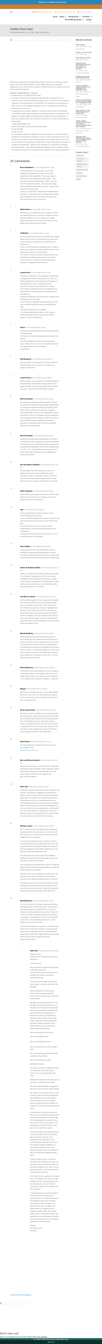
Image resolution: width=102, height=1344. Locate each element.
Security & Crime (81, 176)
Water (78, 179)
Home (55, 17)
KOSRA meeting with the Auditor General (83, 77)
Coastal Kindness (80, 1260)
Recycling (79, 173)
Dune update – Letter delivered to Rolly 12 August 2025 (83, 111)
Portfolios (86, 17)
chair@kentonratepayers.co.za (43, 12)
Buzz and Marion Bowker (30, 760)
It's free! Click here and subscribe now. (51, 1339)
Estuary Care (79, 1263)
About (62, 17)
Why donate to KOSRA (83, 58)
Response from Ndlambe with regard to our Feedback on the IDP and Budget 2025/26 (83, 139)
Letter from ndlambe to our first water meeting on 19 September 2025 (83, 101)
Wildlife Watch (79, 1275)
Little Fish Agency (24, 1295)
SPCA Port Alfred (80, 1272)
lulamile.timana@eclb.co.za (29, 750)
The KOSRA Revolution (73, 20)
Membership (73, 17)
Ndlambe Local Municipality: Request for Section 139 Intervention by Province (83, 66)
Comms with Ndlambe (82, 73)
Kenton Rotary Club (81, 1268)
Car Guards (80, 155)
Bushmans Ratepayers (82, 1258)
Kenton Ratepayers (18, 32)
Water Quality (80, 45)
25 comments (44, 32)
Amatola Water (80, 1256)
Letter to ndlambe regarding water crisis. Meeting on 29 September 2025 (83, 88)
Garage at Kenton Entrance (82, 165)
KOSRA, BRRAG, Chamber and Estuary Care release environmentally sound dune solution (83, 123)
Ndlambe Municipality (82, 1270)
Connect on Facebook (85, 12)
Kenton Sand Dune (81, 117)
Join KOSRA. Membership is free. (65, 12)
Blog (36, 32)
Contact (89, 20)
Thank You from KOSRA (84, 52)
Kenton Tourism (80, 1265)
